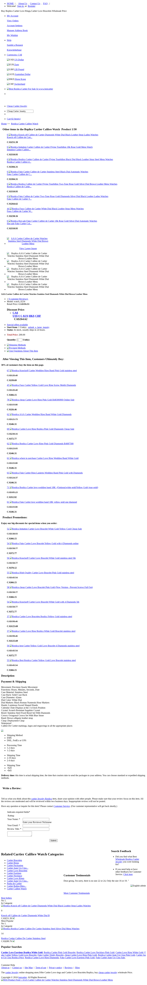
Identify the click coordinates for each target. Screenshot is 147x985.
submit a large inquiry (38, 327)
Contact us (17, 967)
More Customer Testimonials (77, 893)
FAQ (45, 3)
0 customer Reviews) (18, 299)
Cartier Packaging (15, 865)
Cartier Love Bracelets (17, 870)
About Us (22, 3)
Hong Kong (20, 79)
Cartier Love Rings (15, 878)
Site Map (29, 967)
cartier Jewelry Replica (41, 798)
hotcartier (22, 977)
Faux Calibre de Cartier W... (19, 211)
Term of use (40, 967)
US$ (15, 315)
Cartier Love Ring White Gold (129, 952)
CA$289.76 (6, 941)
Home (4, 123)
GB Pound (19, 69)
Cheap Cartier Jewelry (17, 106)
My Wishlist (12, 35)
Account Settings (14, 25)
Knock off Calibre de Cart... (19, 137)
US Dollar (19, 59)
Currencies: (14, 55)
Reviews (68, 967)
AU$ (25, 315)
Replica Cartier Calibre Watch (24, 123)
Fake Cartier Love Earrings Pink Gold (77, 957)
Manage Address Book (17, 30)
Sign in (20, 6)
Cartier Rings (13, 863)
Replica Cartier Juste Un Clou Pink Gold (116, 955)
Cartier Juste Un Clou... (17, 868)
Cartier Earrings (14, 873)
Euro (16, 64)
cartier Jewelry (12, 972)
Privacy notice (55, 967)
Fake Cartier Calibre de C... (19, 174)
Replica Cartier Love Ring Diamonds (42, 957)
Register (31, 6)
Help (9, 40)
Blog (77, 967)
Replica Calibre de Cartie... (19, 186)
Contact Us (35, 3)
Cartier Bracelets (14, 860)
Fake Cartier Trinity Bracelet (50, 955)
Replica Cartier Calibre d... (19, 162)
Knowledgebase (14, 50)
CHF (38, 315)
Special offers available (17, 324)
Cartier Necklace (14, 876)
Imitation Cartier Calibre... (19, 149)
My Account (12, 16)
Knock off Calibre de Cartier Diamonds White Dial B (25, 915)
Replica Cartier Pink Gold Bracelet (59, 952)
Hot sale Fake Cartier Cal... (19, 223)
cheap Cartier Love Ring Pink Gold (81, 955)
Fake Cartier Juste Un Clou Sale (110, 957)
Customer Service (62, 806)
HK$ (31, 315)
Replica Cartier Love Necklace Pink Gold (95, 952)
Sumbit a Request (15, 45)
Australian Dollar (22, 74)
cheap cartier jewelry (107, 972)
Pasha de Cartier (14, 883)
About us (5, 967)
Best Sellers (6, 898)
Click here (128, 874)
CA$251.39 (6, 918)
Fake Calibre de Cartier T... (19, 199)
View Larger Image (28, 248)
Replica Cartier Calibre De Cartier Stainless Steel (23, 938)
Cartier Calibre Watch (17, 888)
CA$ (15, 312)
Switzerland (19, 84)
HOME (10, 3)
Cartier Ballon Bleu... (16, 886)
